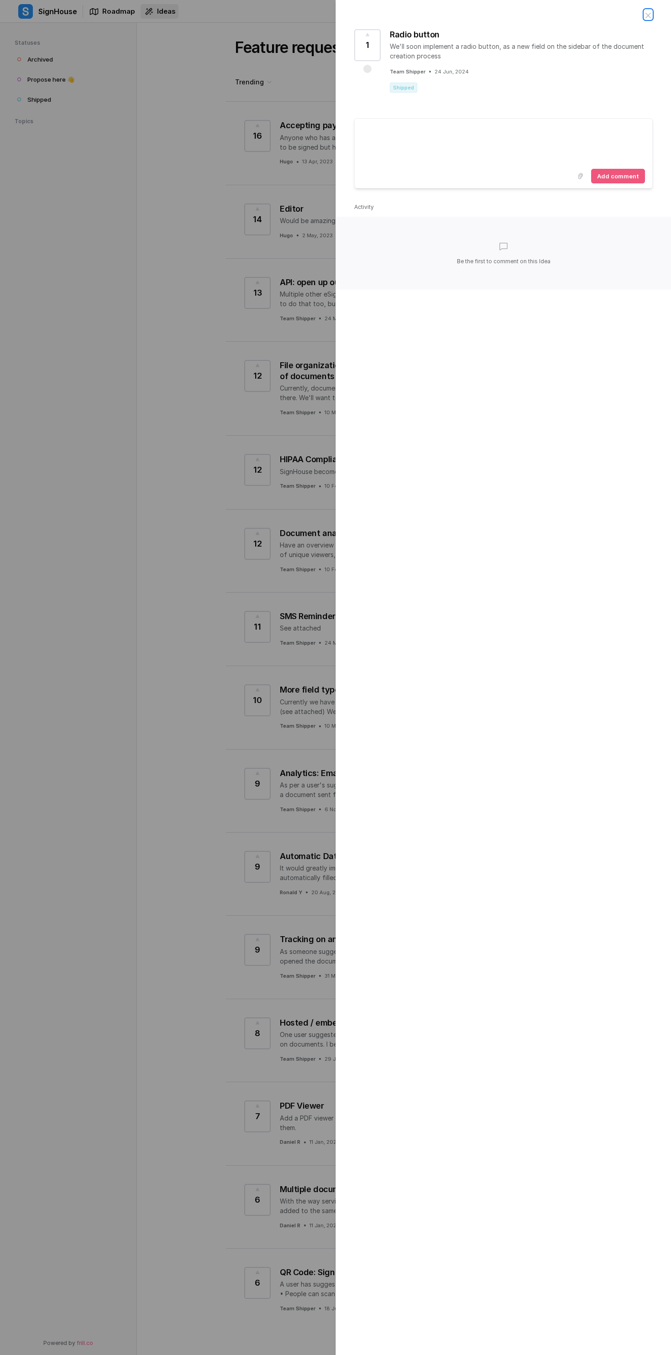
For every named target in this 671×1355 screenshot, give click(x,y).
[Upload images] (580, 176)
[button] (367, 69)
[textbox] (503, 142)
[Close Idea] (648, 14)
